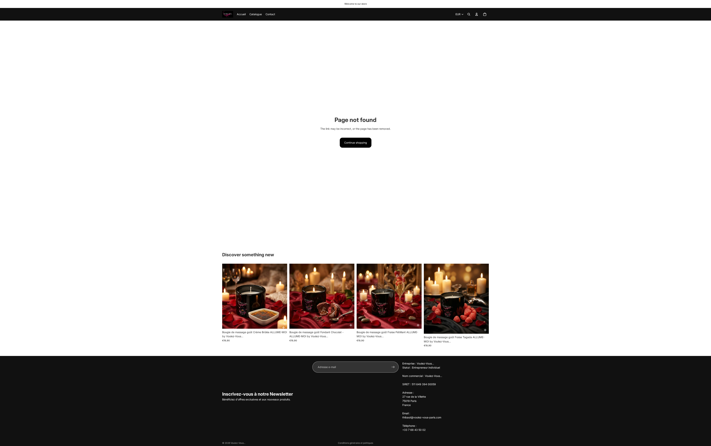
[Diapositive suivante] (281, 296)
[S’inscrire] (393, 367)
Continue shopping (355, 142)
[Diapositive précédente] (227, 296)
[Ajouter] (281, 323)
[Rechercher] (469, 14)
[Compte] (477, 14)
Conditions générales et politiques (355, 443)
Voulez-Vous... (238, 443)
